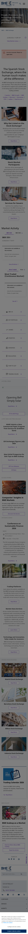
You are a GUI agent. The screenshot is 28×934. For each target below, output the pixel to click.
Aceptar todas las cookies (13, 931)
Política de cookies (7, 922)
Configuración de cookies (13, 926)
